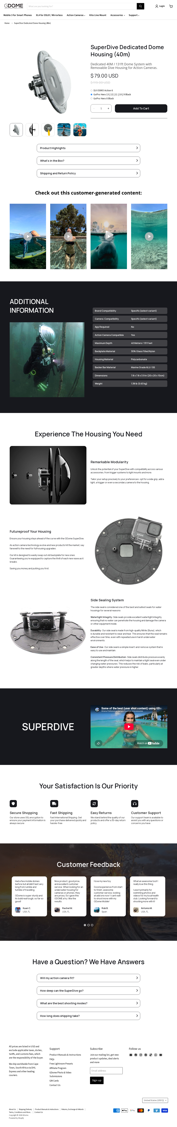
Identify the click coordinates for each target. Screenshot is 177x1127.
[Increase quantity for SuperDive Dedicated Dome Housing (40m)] (108, 108)
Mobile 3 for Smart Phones (17, 15)
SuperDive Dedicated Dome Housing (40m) (32, 23)
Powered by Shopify (16, 1118)
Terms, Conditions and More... (20, 1112)
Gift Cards (54, 1080)
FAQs (52, 1059)
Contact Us (55, 1085)
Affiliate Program (58, 1068)
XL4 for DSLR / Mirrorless (49, 15)
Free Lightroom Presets (61, 1063)
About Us (12, 1109)
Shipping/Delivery (25, 1109)
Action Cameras (75, 15)
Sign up (96, 1080)
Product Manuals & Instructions (65, 1054)
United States (154, 1100)
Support (133, 15)
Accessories (116, 15)
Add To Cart (141, 108)
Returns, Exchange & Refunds (73, 1109)
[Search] (140, 6)
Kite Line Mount (97, 15)
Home (7, 23)
